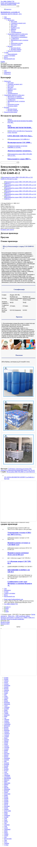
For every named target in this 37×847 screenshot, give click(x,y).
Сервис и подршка (9, 55)
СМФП (25, 617)
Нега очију (14, 24)
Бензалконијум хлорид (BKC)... (19, 159)
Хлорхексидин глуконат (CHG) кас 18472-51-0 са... (19, 533)
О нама (6, 52)
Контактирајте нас (9, 58)
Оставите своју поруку (7, 229)
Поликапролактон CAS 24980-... (20, 142)
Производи (7, 18)
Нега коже (14, 21)
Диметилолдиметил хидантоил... (20, 151)
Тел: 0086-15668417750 (7, 1)
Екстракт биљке (15, 48)
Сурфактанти (15, 38)
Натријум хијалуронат (14, 51)
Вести (6, 57)
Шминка (13, 29)
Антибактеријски (16, 32)
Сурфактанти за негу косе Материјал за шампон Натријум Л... (20, 583)
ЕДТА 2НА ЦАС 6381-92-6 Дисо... (20, 136)
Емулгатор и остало (17, 43)
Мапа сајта (11, 616)
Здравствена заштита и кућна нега (18, 34)
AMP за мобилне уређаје (22, 616)
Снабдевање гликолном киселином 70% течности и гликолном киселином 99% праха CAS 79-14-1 (18, 469)
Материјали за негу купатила (19, 40)
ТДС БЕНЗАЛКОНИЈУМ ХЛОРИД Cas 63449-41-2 (19, 477)
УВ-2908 (3, 619)
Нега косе (14, 26)
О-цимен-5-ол (18, 617)
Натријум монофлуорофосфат (15, 619)
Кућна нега (7, 74)
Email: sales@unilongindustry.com (10, 3)
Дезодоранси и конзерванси (19, 37)
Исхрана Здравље (16, 49)
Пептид (13, 31)
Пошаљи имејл (5, 623)
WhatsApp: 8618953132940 (8, 4)
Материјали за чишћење (18, 35)
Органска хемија (16, 44)
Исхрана (10, 46)
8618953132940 (5, 622)
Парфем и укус (15, 27)
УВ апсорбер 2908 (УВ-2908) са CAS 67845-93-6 (21, 472)
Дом (5, 17)
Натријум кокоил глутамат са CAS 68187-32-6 (19, 544)
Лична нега (11, 20)
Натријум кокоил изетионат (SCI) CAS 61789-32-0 (18, 554)
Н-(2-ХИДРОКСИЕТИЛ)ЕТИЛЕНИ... (20, 127)
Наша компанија (12, 54)
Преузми (6, 478)
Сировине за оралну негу (18, 23)
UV (12, 41)
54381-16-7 (31, 617)
